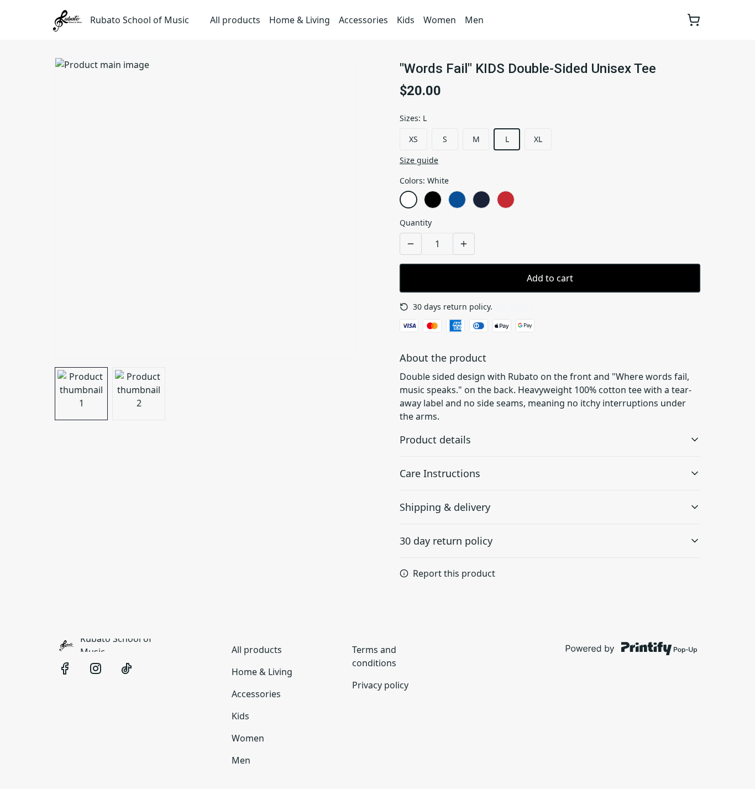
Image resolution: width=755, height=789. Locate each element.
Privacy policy (380, 685)
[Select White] (408, 199)
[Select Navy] (481, 199)
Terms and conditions (374, 656)
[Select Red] (506, 199)
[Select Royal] (457, 199)
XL (538, 139)
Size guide (419, 160)
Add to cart (550, 278)
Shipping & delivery (445, 507)
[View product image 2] (138, 393)
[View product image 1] (81, 393)
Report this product (454, 573)
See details (515, 306)
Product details (435, 439)
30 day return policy (446, 540)
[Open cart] (694, 20)
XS (413, 139)
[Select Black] (433, 199)
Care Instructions (440, 473)
